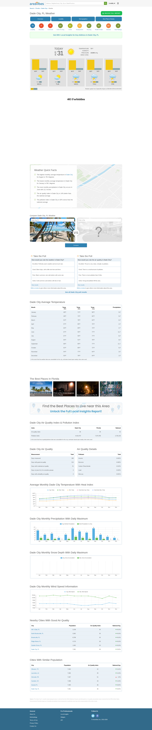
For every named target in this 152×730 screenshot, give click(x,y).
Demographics (83, 19)
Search (32, 8)
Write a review (35, 288)
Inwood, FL (34, 685)
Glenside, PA (35, 677)
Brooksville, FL (35, 637)
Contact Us (33, 726)
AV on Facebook (97, 715)
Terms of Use (34, 720)
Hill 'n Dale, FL (35, 629)
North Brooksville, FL (37, 633)
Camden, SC (35, 681)
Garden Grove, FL (36, 645)
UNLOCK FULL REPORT (112, 13)
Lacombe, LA (35, 673)
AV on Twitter (93, 715)
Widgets (63, 717)
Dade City (44, 8)
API (62, 720)
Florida (38, 8)
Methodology (33, 717)
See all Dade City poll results (76, 292)
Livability (111, 3)
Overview (40, 19)
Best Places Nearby (108, 19)
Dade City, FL (35, 649)
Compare (76, 245)
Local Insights (65, 714)
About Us (32, 714)
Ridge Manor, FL (36, 641)
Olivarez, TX (35, 669)
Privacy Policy (34, 723)
